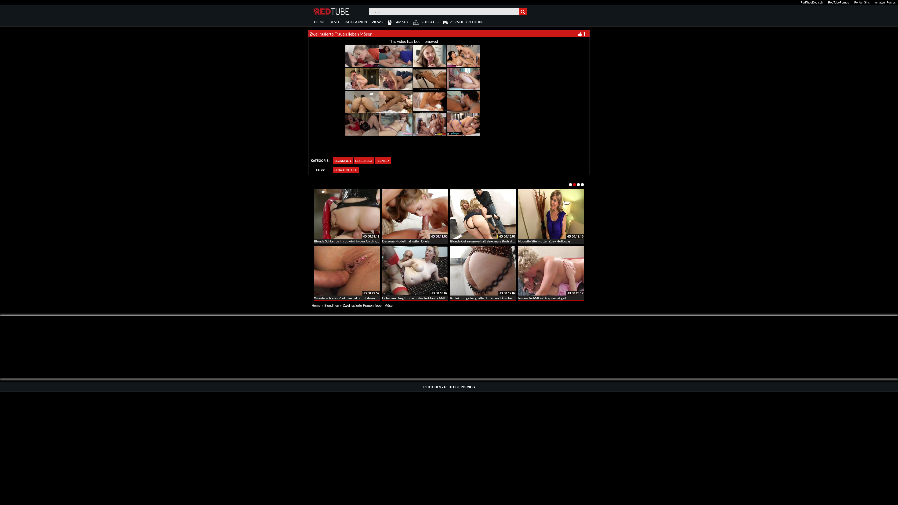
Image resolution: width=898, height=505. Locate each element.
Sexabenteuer (345, 170)
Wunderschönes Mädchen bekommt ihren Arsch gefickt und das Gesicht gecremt (372, 298)
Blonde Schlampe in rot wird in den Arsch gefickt (349, 241)
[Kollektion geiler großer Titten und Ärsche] (483, 271)
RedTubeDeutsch (811, 2)
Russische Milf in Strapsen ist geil (542, 298)
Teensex (382, 160)
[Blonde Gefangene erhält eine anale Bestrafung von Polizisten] (483, 214)
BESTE (335, 22)
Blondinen (342, 160)
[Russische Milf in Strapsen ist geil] (551, 271)
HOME (319, 22)
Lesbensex (363, 160)
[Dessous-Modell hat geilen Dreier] (415, 214)
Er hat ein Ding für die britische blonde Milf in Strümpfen (423, 298)
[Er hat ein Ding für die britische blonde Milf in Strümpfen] (415, 271)
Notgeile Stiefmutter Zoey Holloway (544, 241)
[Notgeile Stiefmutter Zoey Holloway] (551, 214)
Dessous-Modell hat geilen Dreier (406, 241)
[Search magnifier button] (523, 11)
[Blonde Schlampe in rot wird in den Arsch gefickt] (347, 214)
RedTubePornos (838, 2)
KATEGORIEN (356, 22)
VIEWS (377, 22)
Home (316, 305)
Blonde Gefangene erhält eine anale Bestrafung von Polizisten (494, 241)
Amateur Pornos (885, 2)
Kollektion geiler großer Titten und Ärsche (481, 298)
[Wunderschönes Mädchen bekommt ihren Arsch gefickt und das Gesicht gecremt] (347, 271)
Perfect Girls (862, 2)
